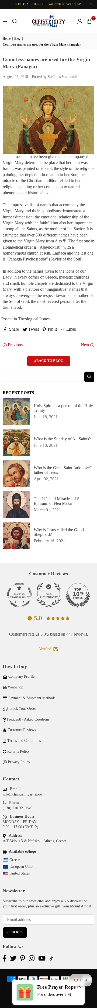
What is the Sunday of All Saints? (62, 439)
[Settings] (80, 21)
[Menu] (5, 21)
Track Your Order (22, 709)
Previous (15, 344)
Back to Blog (49, 361)
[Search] (15, 21)
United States (19, 873)
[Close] (78, 987)
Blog (17, 38)
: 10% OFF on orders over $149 (48, 4)
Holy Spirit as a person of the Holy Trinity (63, 408)
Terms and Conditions (24, 741)
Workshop (15, 687)
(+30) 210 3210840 (17, 808)
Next (85, 344)
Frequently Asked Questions (28, 719)
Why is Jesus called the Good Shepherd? (59, 532)
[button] (89, 21)
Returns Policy (18, 751)
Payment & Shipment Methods (31, 698)
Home (7, 38)
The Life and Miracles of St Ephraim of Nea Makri (57, 501)
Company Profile (21, 676)
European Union (21, 867)
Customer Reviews (22, 730)
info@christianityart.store (22, 794)
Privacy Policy (19, 762)
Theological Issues (34, 319)
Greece (14, 860)
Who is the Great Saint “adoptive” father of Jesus (63, 470)
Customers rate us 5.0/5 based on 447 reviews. (48, 634)
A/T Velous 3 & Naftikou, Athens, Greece (35, 841)
